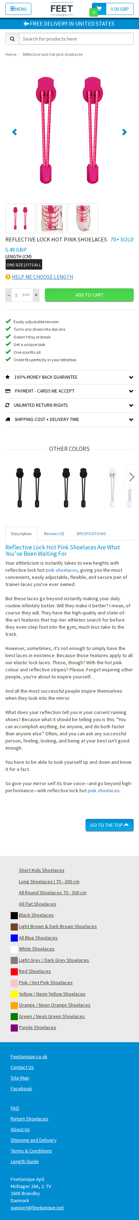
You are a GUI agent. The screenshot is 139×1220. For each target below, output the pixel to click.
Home (10, 54)
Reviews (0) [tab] (54, 533)
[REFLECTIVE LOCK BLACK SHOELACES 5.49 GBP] (75, 488)
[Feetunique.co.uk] (61, 8)
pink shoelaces (62, 570)
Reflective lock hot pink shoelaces (53, 54)
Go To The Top (107, 825)
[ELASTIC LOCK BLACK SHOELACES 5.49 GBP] (28, 488)
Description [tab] (21, 533)
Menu (21, 9)
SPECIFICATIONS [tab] (91, 533)
